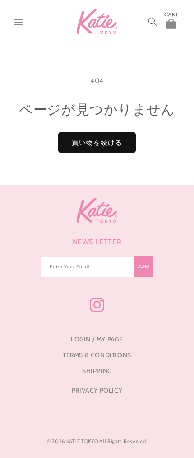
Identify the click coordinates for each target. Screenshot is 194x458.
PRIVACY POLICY (97, 390)
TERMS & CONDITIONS (97, 355)
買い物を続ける (97, 143)
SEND (143, 266)
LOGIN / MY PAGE (97, 339)
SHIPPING (97, 371)
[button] (18, 22)
